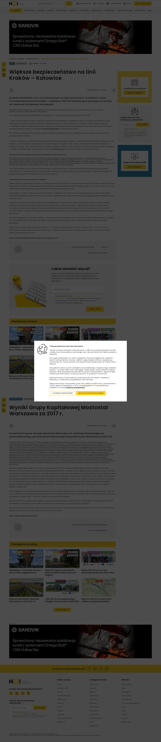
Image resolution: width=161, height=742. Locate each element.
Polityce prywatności (75, 387)
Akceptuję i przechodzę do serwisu (90, 393)
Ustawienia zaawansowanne (62, 393)
